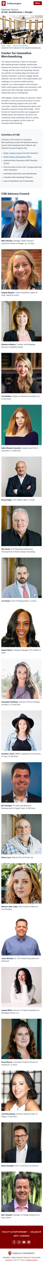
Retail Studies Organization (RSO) (17, 157)
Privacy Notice (36, 1257)
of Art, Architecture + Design (16, 10)
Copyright (8, 1260)
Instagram (19, 1242)
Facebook (14, 1242)
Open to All (27, 1257)
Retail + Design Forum (13, 153)
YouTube (24, 1242)
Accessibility (6, 1257)
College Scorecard (17, 1257)
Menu (37, 3)
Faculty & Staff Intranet (14, 1232)
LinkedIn (29, 1242)
